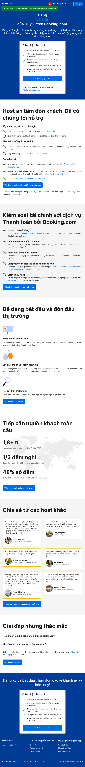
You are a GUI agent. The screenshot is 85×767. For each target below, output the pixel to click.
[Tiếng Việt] (50, 4)
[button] (29, 8)
